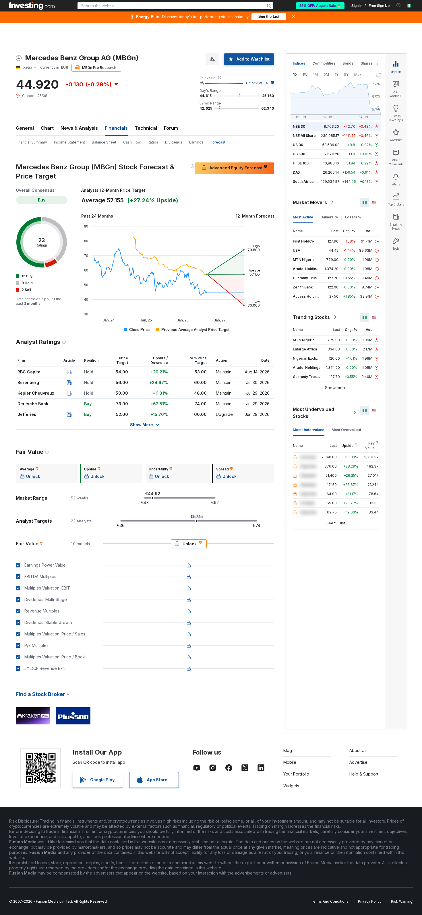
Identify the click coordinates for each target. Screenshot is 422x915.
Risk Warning (402, 901)
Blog (287, 750)
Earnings (196, 142)
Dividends (173, 142)
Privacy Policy (370, 901)
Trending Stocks (311, 317)
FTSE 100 (301, 163)
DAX (297, 172)
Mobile (289, 762)
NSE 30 (299, 126)
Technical (146, 128)
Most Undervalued (308, 430)
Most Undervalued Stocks (313, 412)
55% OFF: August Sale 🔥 (320, 6)
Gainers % (329, 217)
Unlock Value (257, 83)
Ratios (153, 142)
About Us (358, 750)
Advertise (358, 762)
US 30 (298, 145)
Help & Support (363, 773)
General (25, 128)
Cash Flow (132, 142)
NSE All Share (304, 135)
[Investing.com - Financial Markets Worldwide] (32, 6)
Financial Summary (31, 142)
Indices (299, 63)
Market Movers (310, 202)
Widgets (291, 785)
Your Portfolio (296, 773)
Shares (367, 63)
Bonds (347, 63)
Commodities (323, 63)
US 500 (299, 154)
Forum (171, 128)
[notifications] (398, 5)
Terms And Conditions (330, 901)
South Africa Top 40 (310, 181)
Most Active (303, 217)
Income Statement (69, 142)
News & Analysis (79, 128)
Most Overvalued (346, 430)
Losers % (353, 217)
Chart (47, 128)
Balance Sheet (104, 142)
